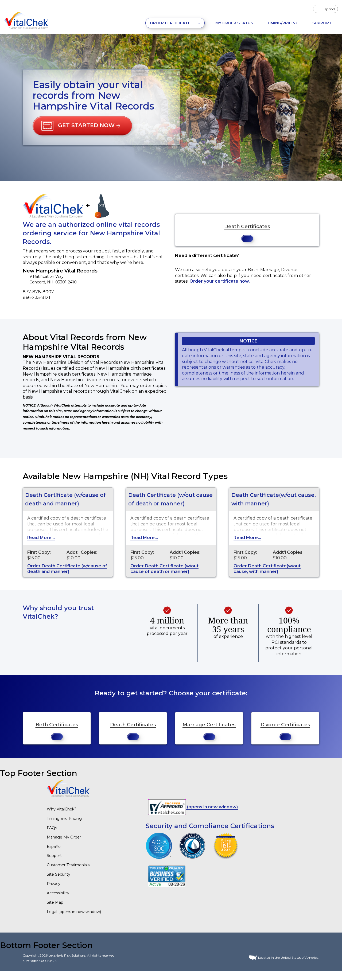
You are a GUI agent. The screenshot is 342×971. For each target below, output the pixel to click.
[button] (82, 125)
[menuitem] (325, 9)
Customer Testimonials (68, 865)
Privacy (53, 883)
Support (322, 23)
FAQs (52, 827)
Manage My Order (64, 837)
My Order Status (234, 23)
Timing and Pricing (64, 818)
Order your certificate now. (219, 281)
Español (54, 846)
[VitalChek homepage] (68, 788)
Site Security (58, 874)
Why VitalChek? (61, 809)
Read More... (41, 537)
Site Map (55, 902)
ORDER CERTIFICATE (170, 23)
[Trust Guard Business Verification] (166, 875)
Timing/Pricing (282, 23)
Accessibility (58, 893)
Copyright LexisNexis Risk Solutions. (54, 955)
